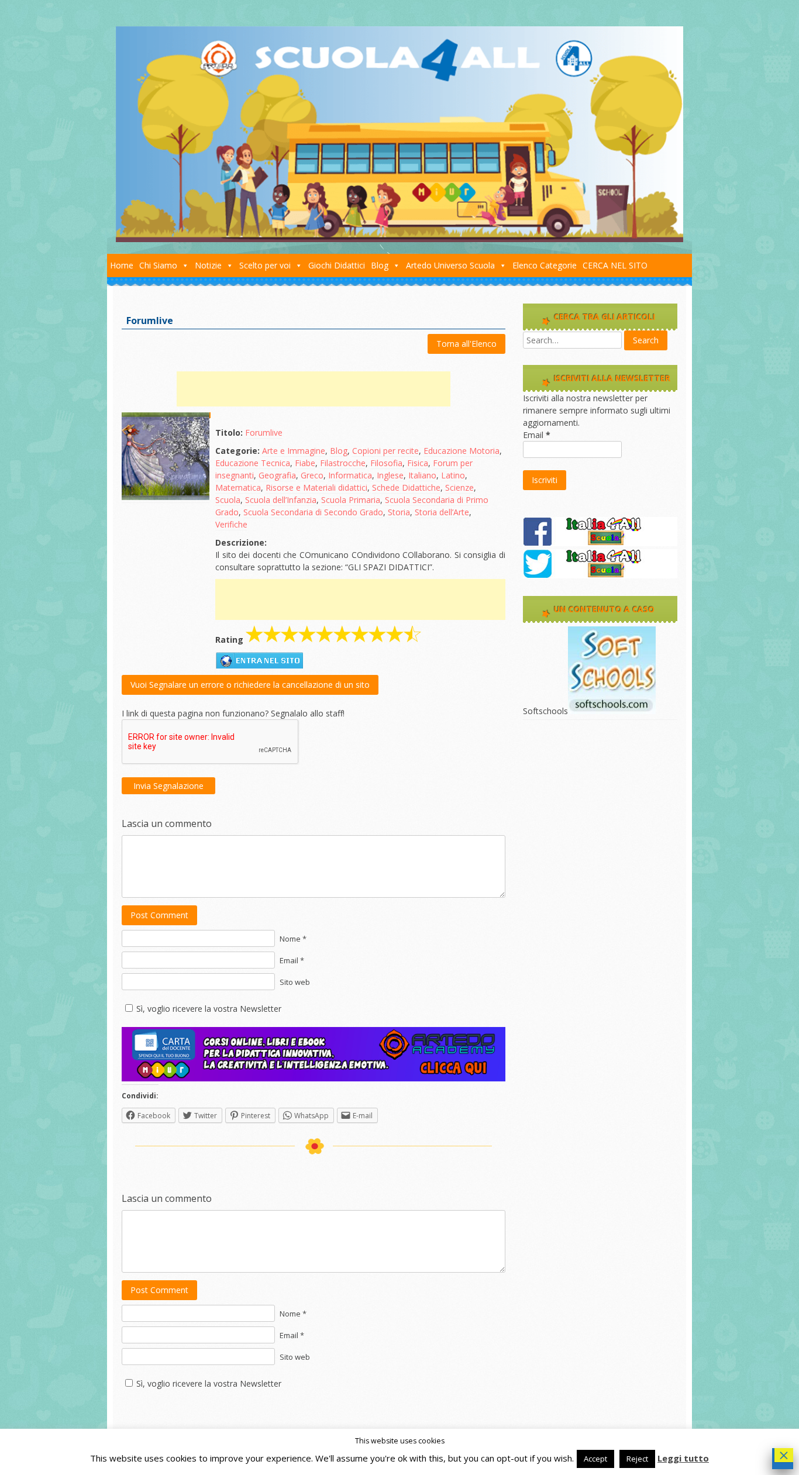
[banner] (313, 1078)
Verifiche (231, 524)
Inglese (390, 475)
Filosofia (386, 462)
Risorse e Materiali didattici (316, 487)
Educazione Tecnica (252, 462)
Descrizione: (241, 542)
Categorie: (237, 450)
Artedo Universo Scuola (450, 265)
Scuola (227, 499)
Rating (229, 639)
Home (121, 265)
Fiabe (305, 462)
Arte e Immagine (293, 450)
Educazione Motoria (461, 450)
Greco (312, 475)
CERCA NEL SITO (615, 265)
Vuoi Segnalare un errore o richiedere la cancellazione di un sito (250, 684)
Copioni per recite (385, 450)
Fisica (417, 462)
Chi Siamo (158, 265)
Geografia (277, 475)
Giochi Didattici (336, 265)
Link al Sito (259, 660)
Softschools (545, 710)
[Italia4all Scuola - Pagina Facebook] (600, 543)
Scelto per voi (265, 265)
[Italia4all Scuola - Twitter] (600, 575)
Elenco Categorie (544, 265)
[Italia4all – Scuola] (399, 238)
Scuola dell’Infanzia (280, 499)
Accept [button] (595, 1458)
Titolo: (229, 432)
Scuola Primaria (350, 499)
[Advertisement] (313, 388)
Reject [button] (637, 1458)
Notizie (208, 265)
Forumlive (264, 432)
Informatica (350, 475)
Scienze (459, 487)
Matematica (238, 487)
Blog (379, 265)
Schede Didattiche (406, 487)
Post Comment (159, 915)
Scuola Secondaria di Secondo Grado (313, 512)
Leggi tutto (683, 1458)
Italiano (422, 475)
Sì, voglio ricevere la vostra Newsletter (208, 1008)
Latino (453, 475)
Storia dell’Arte (442, 512)
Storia (399, 512)
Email (536, 434)
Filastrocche (343, 462)
